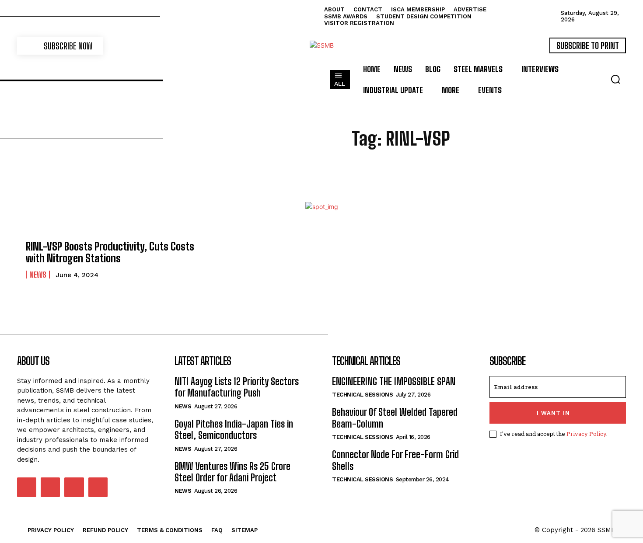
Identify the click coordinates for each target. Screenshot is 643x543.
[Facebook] (26, 487)
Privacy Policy (586, 434)
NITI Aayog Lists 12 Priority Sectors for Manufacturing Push (237, 387)
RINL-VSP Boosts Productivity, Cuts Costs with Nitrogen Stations (110, 252)
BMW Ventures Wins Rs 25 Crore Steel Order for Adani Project (232, 472)
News (37, 274)
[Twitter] (74, 487)
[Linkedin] (50, 487)
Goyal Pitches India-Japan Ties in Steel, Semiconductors (234, 429)
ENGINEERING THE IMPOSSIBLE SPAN (393, 381)
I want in (553, 413)
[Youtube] (98, 487)
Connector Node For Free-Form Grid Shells (395, 460)
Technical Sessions (362, 394)
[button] (615, 79)
